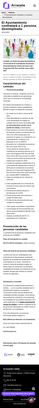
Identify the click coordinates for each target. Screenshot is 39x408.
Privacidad (8, 399)
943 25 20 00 (11, 380)
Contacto (25, 395)
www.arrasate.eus (19, 403)
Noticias (11, 12)
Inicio (4, 12)
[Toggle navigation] (34, 6)
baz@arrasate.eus (9, 331)
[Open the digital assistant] (31, 400)
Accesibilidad (27, 399)
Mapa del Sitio (9, 395)
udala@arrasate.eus (13, 385)
